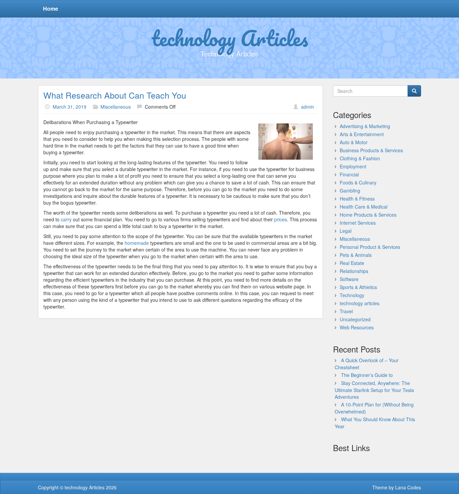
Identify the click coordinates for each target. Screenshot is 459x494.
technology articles (359, 303)
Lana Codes (408, 487)
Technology (352, 295)
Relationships (354, 271)
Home (50, 8)
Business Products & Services (371, 150)
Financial (349, 174)
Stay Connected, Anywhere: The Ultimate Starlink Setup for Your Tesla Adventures (374, 390)
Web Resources (357, 327)
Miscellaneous (115, 106)
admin (307, 106)
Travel (346, 311)
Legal (345, 230)
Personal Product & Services (370, 246)
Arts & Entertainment (362, 134)
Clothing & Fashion (360, 158)
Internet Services (358, 222)
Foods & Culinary (358, 182)
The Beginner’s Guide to (367, 375)
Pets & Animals (356, 255)
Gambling (350, 190)
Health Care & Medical (363, 206)
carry (66, 219)
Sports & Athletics (358, 287)
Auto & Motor (354, 142)
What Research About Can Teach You (114, 95)
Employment (353, 166)
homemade (137, 242)
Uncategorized (355, 319)
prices (280, 219)
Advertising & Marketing (365, 126)
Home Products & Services (368, 214)
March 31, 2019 (69, 106)
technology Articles (229, 38)
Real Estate (352, 263)
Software (349, 279)
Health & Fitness (357, 198)
